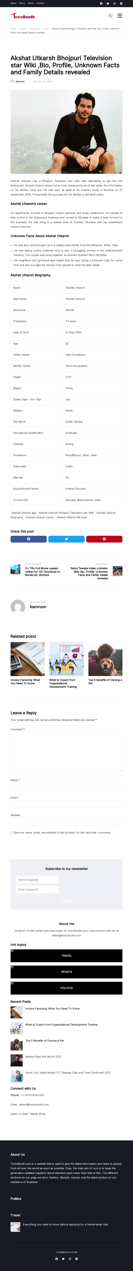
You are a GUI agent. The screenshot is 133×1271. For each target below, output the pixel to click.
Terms (30, 3)
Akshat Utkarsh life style (72, 517)
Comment (18, 729)
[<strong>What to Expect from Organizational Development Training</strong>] (17, 1028)
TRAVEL (66, 955)
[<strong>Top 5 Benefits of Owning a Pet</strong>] (17, 1044)
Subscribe (66, 900)
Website (15, 815)
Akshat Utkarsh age (24, 512)
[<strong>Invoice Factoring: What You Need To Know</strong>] (17, 1012)
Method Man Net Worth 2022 (43, 1056)
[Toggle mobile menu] (119, 15)
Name (15, 780)
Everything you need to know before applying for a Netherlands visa (65, 1224)
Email (15, 797)
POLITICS (66, 988)
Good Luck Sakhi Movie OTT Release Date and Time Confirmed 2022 (67, 1072)
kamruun (20, 81)
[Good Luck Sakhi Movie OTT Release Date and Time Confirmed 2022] (17, 1076)
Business (17, 49)
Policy (22, 3)
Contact (40, 3)
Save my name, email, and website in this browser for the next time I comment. (62, 832)
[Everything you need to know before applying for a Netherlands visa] (15, 1227)
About (14, 3)
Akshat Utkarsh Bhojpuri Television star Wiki (66, 512)
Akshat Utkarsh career (40, 517)
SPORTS (66, 971)
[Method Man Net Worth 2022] (17, 1060)
